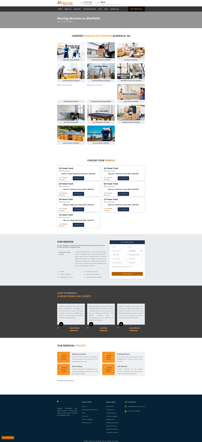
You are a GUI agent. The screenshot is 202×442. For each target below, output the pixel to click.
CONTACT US (114, 9)
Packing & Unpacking (111, 416)
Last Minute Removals (112, 432)
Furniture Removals (111, 413)
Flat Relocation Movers (112, 422)
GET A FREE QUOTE (136, 9)
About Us (84, 406)
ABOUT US (68, 9)
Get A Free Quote (127, 274)
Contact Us (85, 416)
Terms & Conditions (87, 419)
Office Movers (110, 406)
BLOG (100, 9)
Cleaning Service (110, 419)
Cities (64, 22)
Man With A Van (110, 409)
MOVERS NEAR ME (90, 9)
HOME (60, 9)
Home (59, 22)
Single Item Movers (111, 426)
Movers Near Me (86, 422)
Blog (83, 413)
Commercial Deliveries (112, 429)
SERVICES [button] (77, 9)
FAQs (106, 9)
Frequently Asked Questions (90, 409)
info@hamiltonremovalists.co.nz (136, 406)
